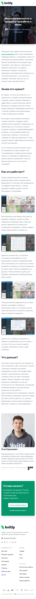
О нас (21, 558)
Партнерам (23, 574)
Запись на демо (24, 577)
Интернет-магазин (7, 554)
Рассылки (4, 558)
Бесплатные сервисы (26, 567)
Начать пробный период (18, 505)
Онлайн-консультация (18, 510)
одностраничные (7, 54)
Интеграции (5, 561)
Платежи (4, 568)
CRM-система (5, 571)
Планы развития (24, 580)
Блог (20, 554)
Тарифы (21, 551)
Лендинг (4, 565)
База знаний (23, 570)
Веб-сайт (4, 551)
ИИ (5, 575)
